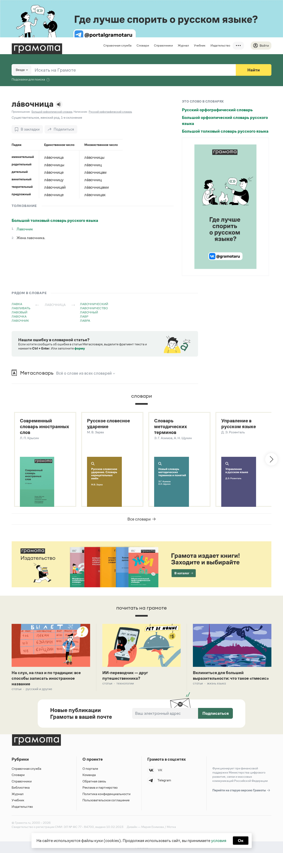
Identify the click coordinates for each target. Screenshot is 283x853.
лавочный (89, 312)
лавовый (19, 312)
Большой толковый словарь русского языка (55, 220)
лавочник (20, 320)
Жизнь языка (216, 683)
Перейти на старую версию (239, 790)
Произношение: (21, 111)
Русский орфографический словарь (217, 110)
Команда (89, 775)
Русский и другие (39, 689)
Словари (143, 45)
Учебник (200, 45)
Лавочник (25, 229)
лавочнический (94, 304)
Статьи (17, 689)
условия (218, 840)
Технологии (125, 683)
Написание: (81, 111)
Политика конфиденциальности (106, 794)
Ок (240, 840)
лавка (17, 304)
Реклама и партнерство (100, 787)
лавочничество (94, 308)
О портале (90, 768)
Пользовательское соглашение (105, 800)
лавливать (21, 308)
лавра (85, 320)
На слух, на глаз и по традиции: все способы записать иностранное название (46, 678)
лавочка (19, 316)
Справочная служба (117, 45)
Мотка (171, 827)
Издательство (220, 45)
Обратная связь (94, 781)
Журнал (183, 45)
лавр (84, 316)
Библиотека (21, 787)
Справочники (163, 45)
